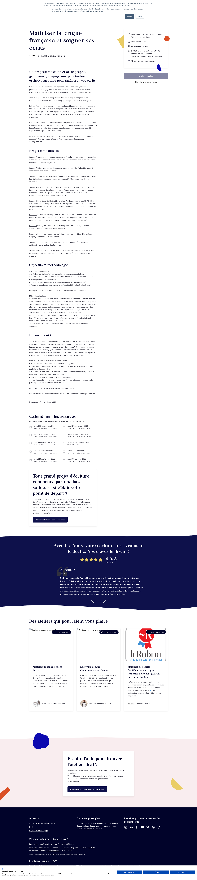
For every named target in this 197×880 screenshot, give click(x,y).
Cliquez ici (81, 823)
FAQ (31, 827)
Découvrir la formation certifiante (50, 520)
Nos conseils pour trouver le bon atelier (87, 789)
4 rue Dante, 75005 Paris (63, 844)
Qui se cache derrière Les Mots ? (42, 823)
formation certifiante (153, 56)
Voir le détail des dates (140, 37)
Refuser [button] (139, 16)
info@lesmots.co (101, 778)
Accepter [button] (129, 16)
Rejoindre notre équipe (38, 830)
